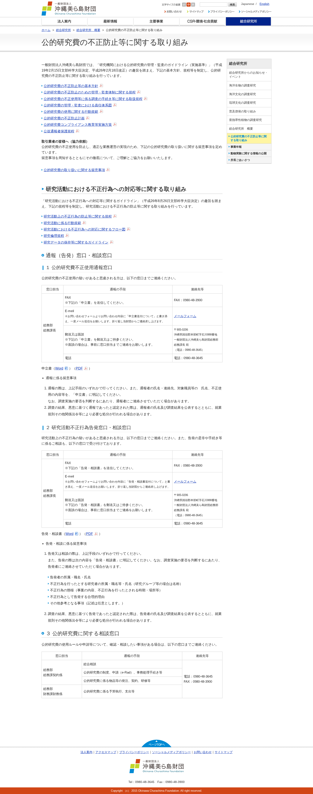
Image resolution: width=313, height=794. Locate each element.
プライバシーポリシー (134, 752)
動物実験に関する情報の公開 (249, 153)
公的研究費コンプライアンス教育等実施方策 (78, 124)
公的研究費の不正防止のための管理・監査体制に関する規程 (90, 92)
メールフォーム (185, 316)
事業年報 (236, 146)
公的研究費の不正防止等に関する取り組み (249, 138)
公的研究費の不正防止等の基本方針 (71, 86)
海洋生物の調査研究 (242, 85)
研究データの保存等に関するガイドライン (76, 242)
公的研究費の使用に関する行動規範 (71, 111)
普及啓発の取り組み (242, 111)
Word (59, 368)
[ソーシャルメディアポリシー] (255, 11)
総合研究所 (248, 21)
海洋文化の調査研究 (242, 94)
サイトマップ (224, 752)
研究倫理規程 (54, 236)
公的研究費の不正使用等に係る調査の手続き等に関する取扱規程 (93, 99)
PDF (79, 368)
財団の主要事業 (156, 21)
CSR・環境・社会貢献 (202, 21)
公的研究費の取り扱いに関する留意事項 (74, 170)
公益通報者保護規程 (59, 131)
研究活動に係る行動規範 (62, 223)
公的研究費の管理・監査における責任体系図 (78, 105)
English (264, 4)
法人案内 (86, 752)
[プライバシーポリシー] (221, 11)
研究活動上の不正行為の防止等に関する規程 (78, 216)
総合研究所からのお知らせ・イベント (248, 75)
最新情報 (111, 21)
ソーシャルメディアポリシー (171, 752)
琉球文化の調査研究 (242, 102)
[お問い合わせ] (173, 11)
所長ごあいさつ (240, 160)
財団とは (65, 21)
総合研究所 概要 (241, 128)
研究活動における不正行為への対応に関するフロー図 (84, 229)
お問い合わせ (203, 752)
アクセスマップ (105, 752)
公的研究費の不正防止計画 (64, 118)
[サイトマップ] (195, 11)
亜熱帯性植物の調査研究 (245, 120)
